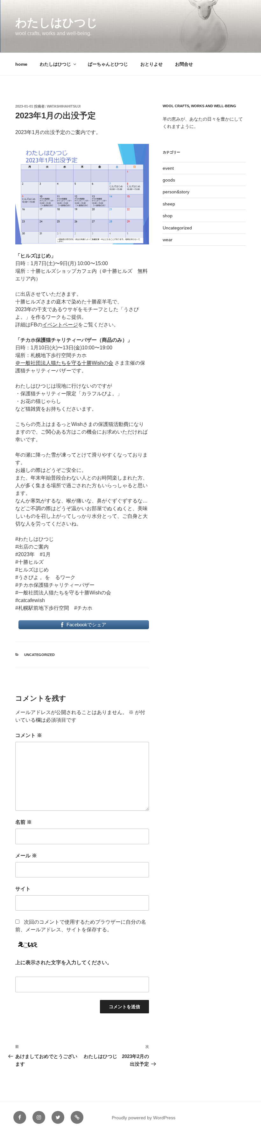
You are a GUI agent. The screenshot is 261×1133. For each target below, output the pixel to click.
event (168, 168)
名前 (23, 822)
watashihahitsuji (64, 106)
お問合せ (184, 64)
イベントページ (60, 324)
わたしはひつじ (56, 22)
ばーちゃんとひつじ (108, 64)
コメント (28, 735)
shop (168, 215)
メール (26, 855)
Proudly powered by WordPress (143, 1117)
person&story (176, 191)
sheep (169, 203)
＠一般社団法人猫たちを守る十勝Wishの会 (64, 363)
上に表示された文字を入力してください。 (63, 962)
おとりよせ (151, 64)
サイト (23, 888)
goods (169, 180)
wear (168, 239)
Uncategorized (39, 655)
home (21, 64)
